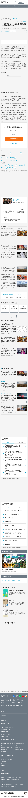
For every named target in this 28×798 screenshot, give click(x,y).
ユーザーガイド (4, 767)
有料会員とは (14, 143)
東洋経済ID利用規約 (19, 784)
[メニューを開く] (26, 2)
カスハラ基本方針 (5, 786)
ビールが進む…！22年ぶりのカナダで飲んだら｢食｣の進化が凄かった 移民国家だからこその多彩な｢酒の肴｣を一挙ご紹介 (8, 233)
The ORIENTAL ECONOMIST (7, 727)
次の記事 (24, 21)
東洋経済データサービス (6, 747)
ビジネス (3, 705)
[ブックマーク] (25, 31)
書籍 (19, 702)
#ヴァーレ (3, 167)
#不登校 (18, 580)
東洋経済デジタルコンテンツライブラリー (10, 734)
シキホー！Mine (4, 736)
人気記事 (5, 439)
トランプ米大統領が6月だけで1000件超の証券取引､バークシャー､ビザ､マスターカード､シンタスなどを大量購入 (8, 408)
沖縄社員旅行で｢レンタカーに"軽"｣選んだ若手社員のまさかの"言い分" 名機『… (13, 465)
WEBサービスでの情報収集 (13, 779)
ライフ (2, 708)
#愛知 (13, 580)
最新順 (7, 6)
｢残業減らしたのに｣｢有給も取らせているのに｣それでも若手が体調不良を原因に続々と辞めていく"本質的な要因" (8, 255)
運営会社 (3, 777)
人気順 (19, 6)
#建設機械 (3, 157)
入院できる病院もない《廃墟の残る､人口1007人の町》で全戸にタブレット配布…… (13, 453)
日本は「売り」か (18, 200)
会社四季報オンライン (6, 729)
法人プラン (3, 765)
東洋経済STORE (4, 731)
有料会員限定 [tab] (20, 442)
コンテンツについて (5, 761)
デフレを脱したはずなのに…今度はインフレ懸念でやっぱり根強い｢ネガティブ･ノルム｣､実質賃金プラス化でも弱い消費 (8, 398)
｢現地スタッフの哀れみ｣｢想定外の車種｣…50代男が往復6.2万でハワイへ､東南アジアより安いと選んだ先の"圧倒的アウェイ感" (8, 285)
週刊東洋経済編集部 (5, 31)
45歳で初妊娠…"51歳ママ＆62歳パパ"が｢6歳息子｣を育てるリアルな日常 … (13, 459)
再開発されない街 (9, 525)
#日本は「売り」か (16, 18)
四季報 (14, 702)
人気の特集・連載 (7, 504)
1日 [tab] (8, 507)
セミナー (7, 702)
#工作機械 (11, 157)
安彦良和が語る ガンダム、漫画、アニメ (14, 533)
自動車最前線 (8, 521)
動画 (23, 6)
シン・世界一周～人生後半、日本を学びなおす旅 (15, 529)
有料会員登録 (14, 138)
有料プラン (3, 763)
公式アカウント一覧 (16, 777)
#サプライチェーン (5, 153)
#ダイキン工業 (4, 165)
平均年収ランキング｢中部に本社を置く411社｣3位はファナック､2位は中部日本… (13, 472)
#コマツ (13, 165)
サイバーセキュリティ (6, 718)
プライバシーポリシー (6, 781)
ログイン (21, 2)
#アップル (11, 167)
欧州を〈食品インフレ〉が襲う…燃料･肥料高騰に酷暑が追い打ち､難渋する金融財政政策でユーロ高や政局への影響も (8, 270)
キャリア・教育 (19, 705)
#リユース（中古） (6, 580)
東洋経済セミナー (18, 747)
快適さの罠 (12, 600)
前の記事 (19, 21)
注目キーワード (6, 576)
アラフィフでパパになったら (12, 514)
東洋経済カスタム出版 (19, 749)
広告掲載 (3, 779)
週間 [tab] (20, 507)
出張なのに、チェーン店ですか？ (13, 536)
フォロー (13, 31)
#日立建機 (21, 165)
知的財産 (15, 781)
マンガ (2, 702)
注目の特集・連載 (7, 551)
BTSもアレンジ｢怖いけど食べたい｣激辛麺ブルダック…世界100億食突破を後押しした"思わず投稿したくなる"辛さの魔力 (8, 277)
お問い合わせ (14, 786)
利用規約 (3, 770)
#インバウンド (16, 153)
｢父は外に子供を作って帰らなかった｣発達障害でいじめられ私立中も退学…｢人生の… (13, 446)
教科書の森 (3, 751)
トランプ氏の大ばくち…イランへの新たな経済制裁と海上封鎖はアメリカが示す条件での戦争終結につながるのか (8, 248)
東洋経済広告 (4, 749)
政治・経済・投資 (6, 18)
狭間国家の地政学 (13, 610)
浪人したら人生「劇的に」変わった (13, 510)
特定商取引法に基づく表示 (7, 784)
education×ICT (4, 715)
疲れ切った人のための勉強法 (16, 590)
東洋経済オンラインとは (6, 759)
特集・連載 (13, 6)
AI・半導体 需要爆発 (7, 569)
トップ (2, 6)
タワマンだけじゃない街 (11, 540)
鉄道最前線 (8, 544)
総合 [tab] (8, 442)
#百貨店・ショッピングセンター (8, 160)
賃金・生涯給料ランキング (11, 518)
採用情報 (9, 777)
